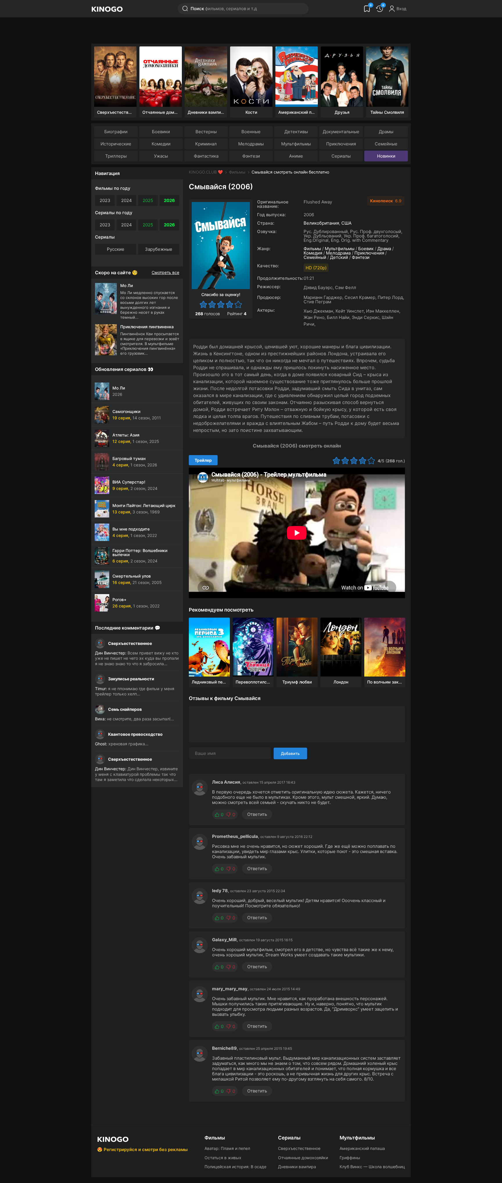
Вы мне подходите (131, 528)
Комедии (161, 144)
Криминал (206, 144)
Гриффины (350, 1157)
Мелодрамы (251, 144)
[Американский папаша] (296, 76)
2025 (148, 200)
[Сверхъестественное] (115, 76)
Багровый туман (129, 458)
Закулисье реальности (131, 678)
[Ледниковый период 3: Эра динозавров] (209, 647)
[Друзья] (342, 76)
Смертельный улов (131, 576)
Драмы (386, 131)
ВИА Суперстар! (128, 481)
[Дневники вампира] (206, 76)
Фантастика (206, 156)
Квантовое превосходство (135, 734)
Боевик (366, 248)
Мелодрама (338, 253)
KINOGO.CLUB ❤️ (206, 171)
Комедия (313, 253)
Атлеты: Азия (125, 434)
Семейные (386, 144)
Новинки (386, 156)
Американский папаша (362, 1148)
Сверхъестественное (130, 643)
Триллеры (116, 156)
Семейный (315, 257)
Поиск (224, 8)
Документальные (341, 131)
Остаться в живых (223, 1157)
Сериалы (341, 156)
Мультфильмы (296, 144)
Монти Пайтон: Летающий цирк (143, 505)
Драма (384, 248)
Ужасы (161, 156)
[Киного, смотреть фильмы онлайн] (107, 8)
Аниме (296, 156)
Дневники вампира (297, 1166)
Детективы (296, 131)
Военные (251, 131)
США (346, 223)
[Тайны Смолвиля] (387, 76)
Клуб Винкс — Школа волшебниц (372, 1166)
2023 (105, 200)
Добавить (290, 753)
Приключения (341, 144)
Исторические (116, 144)
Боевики (161, 131)
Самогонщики (126, 411)
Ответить (257, 814)
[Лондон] (340, 647)
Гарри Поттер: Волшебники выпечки (139, 552)
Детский (339, 257)
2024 (126, 200)
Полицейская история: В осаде (235, 1166)
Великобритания (321, 223)
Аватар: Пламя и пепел (227, 1148)
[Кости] (251, 76)
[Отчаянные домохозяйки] (160, 76)
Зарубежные (158, 249)
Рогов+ (119, 599)
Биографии (116, 131)
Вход (401, 8)
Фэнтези (251, 156)
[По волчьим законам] (384, 647)
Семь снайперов (125, 709)
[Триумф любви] (297, 647)
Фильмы (237, 171)
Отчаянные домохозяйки (303, 1157)
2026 (169, 200)
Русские (115, 249)
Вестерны (206, 131)
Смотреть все (165, 272)
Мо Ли (118, 387)
